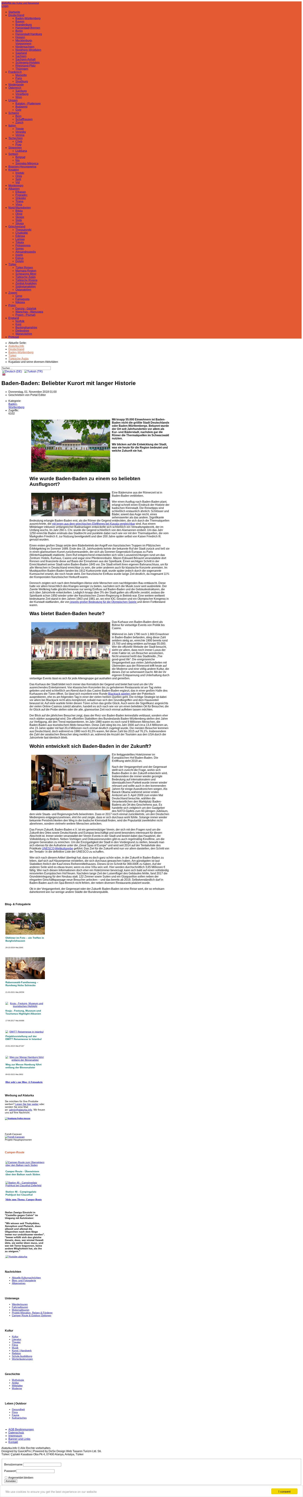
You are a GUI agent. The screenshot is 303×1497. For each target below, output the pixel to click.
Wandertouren (20, 1304)
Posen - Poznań (25, 314)
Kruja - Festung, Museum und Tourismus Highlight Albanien (23, 1012)
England (13, 318)
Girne (18, 295)
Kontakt (13, 1442)
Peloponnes (23, 245)
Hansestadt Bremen (27, 27)
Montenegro (15, 185)
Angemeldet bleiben (20, 1477)
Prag (18, 144)
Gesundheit (18, 1409)
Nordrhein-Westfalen (28, 49)
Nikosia (20, 302)
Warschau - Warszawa (29, 311)
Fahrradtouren (20, 1307)
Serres (19, 248)
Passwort (10, 1470)
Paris (18, 78)
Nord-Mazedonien (19, 207)
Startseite (14, 12)
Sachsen (20, 56)
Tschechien (15, 138)
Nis (17, 160)
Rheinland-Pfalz (25, 65)
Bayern (19, 21)
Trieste (19, 128)
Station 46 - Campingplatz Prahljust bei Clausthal (20, 1193)
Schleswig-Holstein (27, 62)
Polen (12, 305)
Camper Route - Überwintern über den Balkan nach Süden (22, 1173)
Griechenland (16, 226)
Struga (19, 223)
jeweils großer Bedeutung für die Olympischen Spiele (103, 601)
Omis (18, 176)
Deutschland (16, 15)
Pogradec (21, 194)
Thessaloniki (23, 229)
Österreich (14, 87)
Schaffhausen (24, 119)
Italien (12, 125)
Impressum (15, 1435)
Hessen (20, 37)
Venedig (20, 131)
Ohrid (18, 213)
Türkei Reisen (24, 267)
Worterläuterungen (22, 1358)
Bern (18, 116)
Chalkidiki (21, 232)
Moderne (17, 1388)
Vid (17, 182)
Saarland (21, 53)
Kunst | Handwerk (22, 1350)
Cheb (18, 141)
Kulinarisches (19, 1417)
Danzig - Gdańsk (25, 308)
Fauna (15, 1415)
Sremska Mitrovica (26, 163)
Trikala (19, 242)
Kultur (15, 1336)
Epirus (19, 258)
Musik (15, 1347)
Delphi (19, 261)
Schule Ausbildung (22, 1356)
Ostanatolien (23, 289)
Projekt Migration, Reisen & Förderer (32, 1312)
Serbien (13, 153)
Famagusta (22, 299)
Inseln (19, 254)
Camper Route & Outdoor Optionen (31, 1315)
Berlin (19, 30)
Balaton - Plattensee (28, 103)
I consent (284, 1491)
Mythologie (18, 1380)
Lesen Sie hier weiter (27, 1104)
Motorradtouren (20, 1309)
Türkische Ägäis (25, 276)
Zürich (19, 122)
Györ (18, 109)
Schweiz (13, 112)
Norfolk (19, 321)
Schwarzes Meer (25, 273)
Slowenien (15, 147)
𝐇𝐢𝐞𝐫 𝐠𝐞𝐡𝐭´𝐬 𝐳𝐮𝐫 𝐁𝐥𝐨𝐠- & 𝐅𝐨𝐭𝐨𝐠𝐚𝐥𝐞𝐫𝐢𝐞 (24, 1082)
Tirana (19, 201)
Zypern (12, 292)
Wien (18, 97)
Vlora (18, 204)
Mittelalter (17, 1385)
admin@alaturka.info (20, 1109)
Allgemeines (18, 1283)
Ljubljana (21, 150)
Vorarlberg (21, 94)
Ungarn (13, 100)
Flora (15, 1412)
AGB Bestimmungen (21, 1429)
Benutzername (13, 1464)
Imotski (19, 172)
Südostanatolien (25, 286)
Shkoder (20, 198)
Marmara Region (25, 270)
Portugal (13, 336)
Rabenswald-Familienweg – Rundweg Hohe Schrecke (21, 984)
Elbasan (20, 191)
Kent (18, 324)
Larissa (20, 239)
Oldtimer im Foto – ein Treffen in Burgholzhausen (24, 939)
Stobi (18, 220)
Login (4, 6)
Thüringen (21, 68)
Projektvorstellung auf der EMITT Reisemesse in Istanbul (23, 1038)
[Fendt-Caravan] (15, 1136)
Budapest (21, 106)
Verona (19, 135)
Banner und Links (19, 1438)
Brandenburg (23, 24)
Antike (15, 1382)
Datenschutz (16, 1432)
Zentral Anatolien (26, 283)
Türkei (12, 264)
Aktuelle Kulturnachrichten (26, 1277)
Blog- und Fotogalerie (24, 1280)
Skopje (19, 217)
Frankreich (15, 71)
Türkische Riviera (26, 280)
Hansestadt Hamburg (28, 34)
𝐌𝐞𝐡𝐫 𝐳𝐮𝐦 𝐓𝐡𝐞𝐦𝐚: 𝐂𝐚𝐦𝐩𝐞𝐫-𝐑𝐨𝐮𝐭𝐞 (23, 1199)
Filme (15, 1344)
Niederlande (16, 84)
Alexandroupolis (25, 251)
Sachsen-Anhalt (25, 59)
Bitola (19, 210)
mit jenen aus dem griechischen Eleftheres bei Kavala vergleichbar (93, 523)
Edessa (20, 235)
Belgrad (20, 157)
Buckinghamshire (26, 327)
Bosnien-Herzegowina (22, 166)
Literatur (16, 1339)
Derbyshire (22, 330)
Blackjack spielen (119, 693)
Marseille (21, 75)
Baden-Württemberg (28, 18)
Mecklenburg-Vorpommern (23, 42)
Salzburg (21, 90)
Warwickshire (23, 333)
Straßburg (21, 81)
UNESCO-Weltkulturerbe (57, 848)
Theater (16, 1342)
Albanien (14, 188)
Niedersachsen (24, 46)
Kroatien (13, 169)
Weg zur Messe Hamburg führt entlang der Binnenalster (23, 1066)
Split (18, 179)
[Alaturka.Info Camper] (16, 1256)
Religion (16, 1353)
